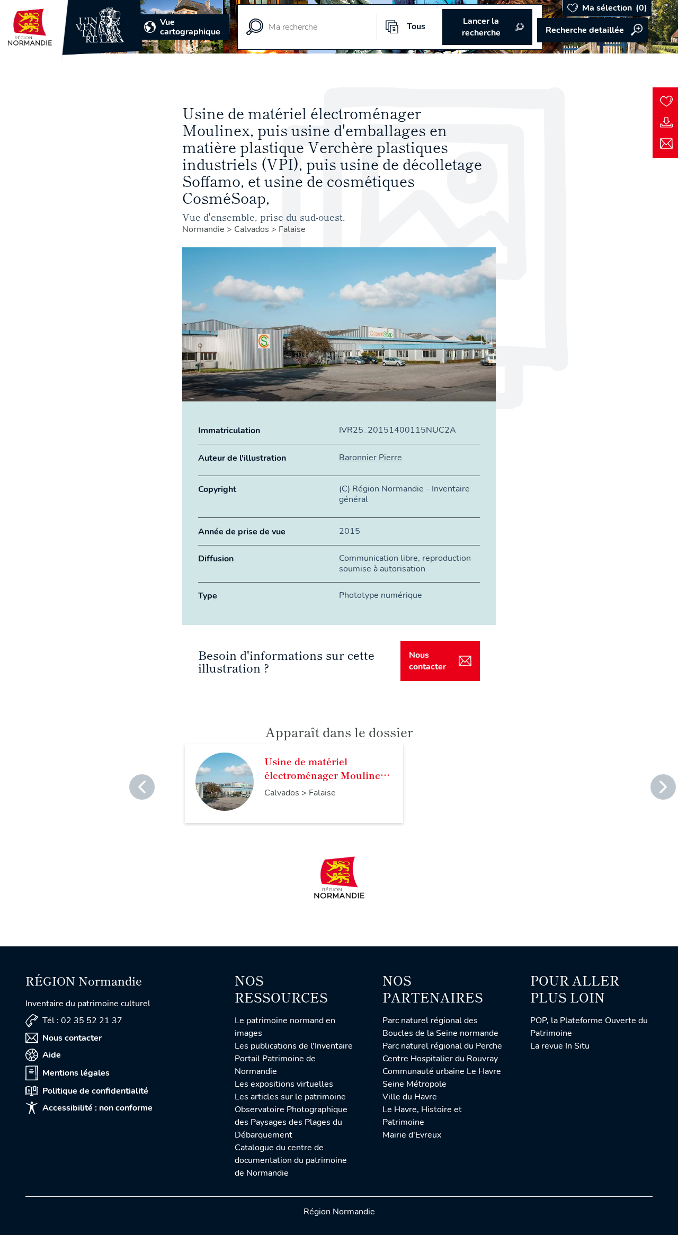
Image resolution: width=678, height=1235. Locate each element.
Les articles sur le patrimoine (290, 1097)
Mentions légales (76, 1073)
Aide (51, 1055)
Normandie (204, 229)
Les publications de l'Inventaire (294, 1046)
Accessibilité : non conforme (97, 1108)
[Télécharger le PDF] (666, 122)
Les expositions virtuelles (284, 1084)
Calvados (252, 229)
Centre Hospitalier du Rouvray (440, 1058)
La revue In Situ (560, 1046)
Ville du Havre (409, 1097)
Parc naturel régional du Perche (442, 1046)
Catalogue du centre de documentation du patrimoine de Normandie (291, 1160)
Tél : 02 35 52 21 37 (82, 1020)
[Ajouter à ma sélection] (666, 101)
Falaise (292, 229)
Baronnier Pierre (370, 457)
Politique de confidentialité (95, 1091)
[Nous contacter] (666, 143)
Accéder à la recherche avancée (592, 30)
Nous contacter (427, 661)
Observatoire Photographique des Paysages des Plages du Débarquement (291, 1122)
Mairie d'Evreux (411, 1135)
